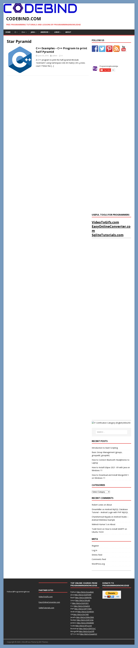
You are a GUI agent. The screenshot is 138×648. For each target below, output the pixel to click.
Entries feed (97, 554)
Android (44, 32)
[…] (52, 66)
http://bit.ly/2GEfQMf (82, 595)
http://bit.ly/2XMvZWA (85, 617)
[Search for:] (111, 432)
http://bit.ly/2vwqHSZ (88, 634)
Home (8, 32)
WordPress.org (98, 564)
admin (54, 55)
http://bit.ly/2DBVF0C (83, 597)
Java (33, 32)
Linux (56, 32)
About (68, 32)
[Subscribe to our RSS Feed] (116, 48)
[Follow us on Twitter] (102, 48)
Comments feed (99, 559)
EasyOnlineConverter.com (111, 228)
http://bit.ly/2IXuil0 (82, 600)
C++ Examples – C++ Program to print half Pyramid (61, 50)
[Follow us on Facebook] (95, 48)
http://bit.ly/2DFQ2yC (87, 628)
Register (95, 545)
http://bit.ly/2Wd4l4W (85, 623)
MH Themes (43, 642)
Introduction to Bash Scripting (105, 448)
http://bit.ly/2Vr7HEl (81, 614)
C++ (23, 32)
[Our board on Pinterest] (109, 48)
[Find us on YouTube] (123, 48)
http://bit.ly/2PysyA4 (83, 625)
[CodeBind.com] (40, 11)
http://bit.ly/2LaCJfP (86, 631)
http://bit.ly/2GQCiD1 (80, 603)
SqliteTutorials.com (107, 235)
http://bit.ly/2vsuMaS (85, 592)
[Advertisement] (112, 122)
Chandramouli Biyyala (101, 516)
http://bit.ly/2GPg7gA (85, 620)
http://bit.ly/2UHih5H (85, 611)
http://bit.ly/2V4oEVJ (82, 606)
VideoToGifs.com (105, 222)
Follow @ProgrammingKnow (18, 591)
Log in (94, 550)
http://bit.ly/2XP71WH (83, 609)
